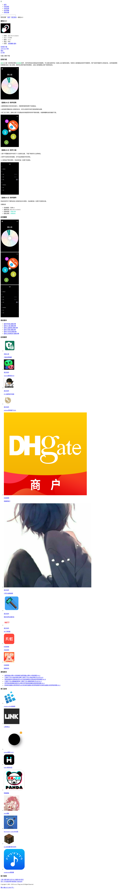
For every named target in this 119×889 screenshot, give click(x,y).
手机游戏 (6, 6)
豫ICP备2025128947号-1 (7, 887)
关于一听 (3, 881)
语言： (6, 41)
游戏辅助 (10, 43)
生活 (10, 879)
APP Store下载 (5, 48)
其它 (22, 879)
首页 (5, 4)
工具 (2, 879)
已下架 (3, 52)
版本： (6, 39)
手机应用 (6, 8)
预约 (2, 50)
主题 (5, 879)
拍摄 (16, 879)
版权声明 (8, 881)
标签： (6, 43)
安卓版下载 (4, 46)
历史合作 (19, 881)
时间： (6, 35)
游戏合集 (6, 12)
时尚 (19, 879)
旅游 (7, 879)
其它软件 (14, 17)
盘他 (15, 43)
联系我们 (14, 881)
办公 (13, 879)
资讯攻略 (6, 10)
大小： (6, 37)
